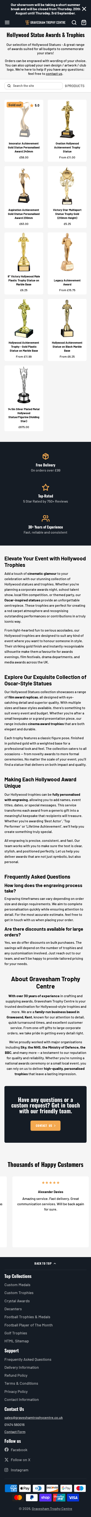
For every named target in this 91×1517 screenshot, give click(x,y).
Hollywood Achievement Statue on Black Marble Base (67, 330)
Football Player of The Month (28, 1324)
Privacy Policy (16, 1391)
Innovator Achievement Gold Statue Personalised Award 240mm (23, 131)
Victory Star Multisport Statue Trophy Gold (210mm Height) (67, 197)
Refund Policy (15, 1375)
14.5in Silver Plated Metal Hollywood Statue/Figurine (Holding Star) (23, 398)
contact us (54, 73)
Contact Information (21, 1399)
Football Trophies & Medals (27, 1316)
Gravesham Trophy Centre (52, 1508)
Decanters (13, 1308)
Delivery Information (21, 1367)
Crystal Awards (17, 1300)
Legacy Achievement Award (67, 263)
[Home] (45, 22)
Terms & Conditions (21, 1383)
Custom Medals (17, 1284)
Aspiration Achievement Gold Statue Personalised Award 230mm (23, 197)
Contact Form (14, 1431)
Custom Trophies (19, 1292)
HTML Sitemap (16, 1340)
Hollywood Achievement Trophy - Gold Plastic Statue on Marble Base (23, 330)
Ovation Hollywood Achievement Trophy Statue (67, 131)
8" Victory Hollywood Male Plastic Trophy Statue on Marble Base (23, 263)
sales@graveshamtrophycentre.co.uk (33, 1417)
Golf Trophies (15, 1332)
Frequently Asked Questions (27, 1359)
